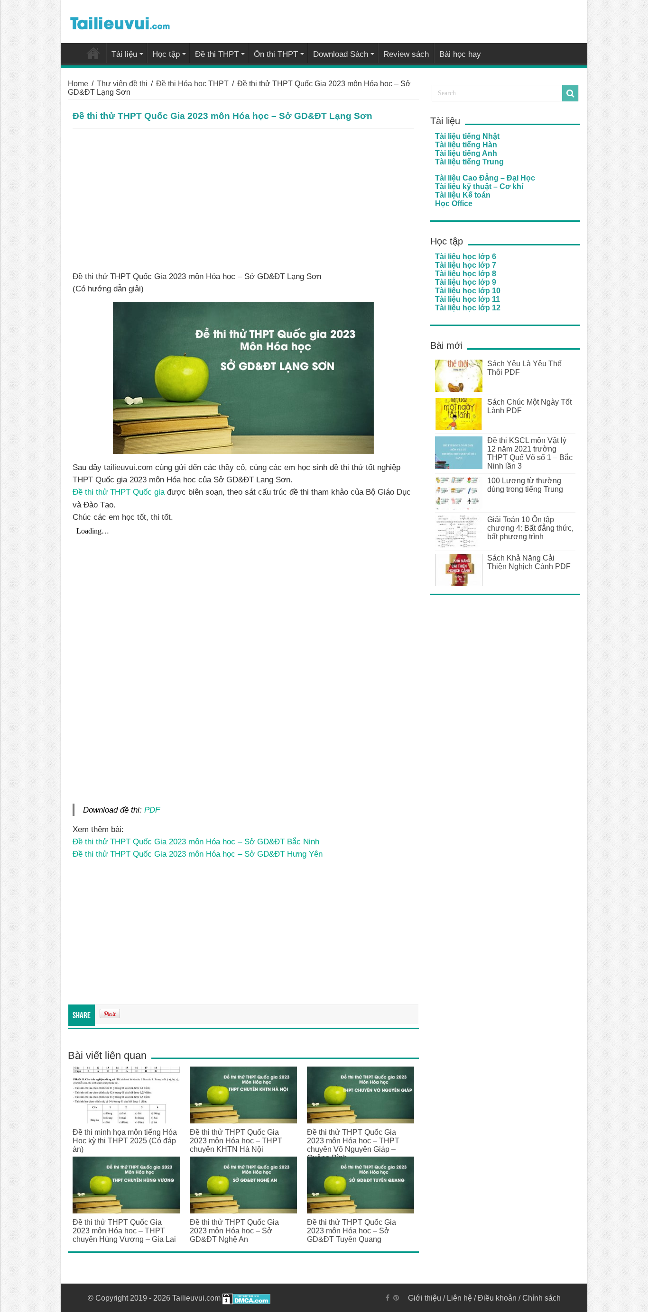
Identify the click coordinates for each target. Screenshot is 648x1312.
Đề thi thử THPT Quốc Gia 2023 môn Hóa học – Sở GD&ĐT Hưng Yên (198, 854)
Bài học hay (460, 54)
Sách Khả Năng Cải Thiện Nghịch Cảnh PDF (529, 562)
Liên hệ (459, 1298)
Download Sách (340, 54)
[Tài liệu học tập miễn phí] (120, 21)
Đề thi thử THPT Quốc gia (119, 492)
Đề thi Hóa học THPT (192, 84)
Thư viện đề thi (122, 84)
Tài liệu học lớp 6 (465, 257)
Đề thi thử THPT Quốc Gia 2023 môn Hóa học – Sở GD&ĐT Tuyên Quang (351, 1230)
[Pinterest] (396, 1297)
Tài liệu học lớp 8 (465, 274)
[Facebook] (387, 1297)
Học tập (166, 54)
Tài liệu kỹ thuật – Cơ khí (479, 186)
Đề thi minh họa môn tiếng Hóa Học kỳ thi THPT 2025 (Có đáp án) (125, 1140)
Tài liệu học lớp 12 (467, 308)
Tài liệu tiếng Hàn (466, 145)
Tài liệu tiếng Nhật (467, 136)
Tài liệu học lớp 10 (467, 291)
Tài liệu (124, 54)
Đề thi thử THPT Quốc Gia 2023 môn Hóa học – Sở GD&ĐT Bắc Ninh (196, 841)
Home (78, 84)
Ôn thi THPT (276, 54)
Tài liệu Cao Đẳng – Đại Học (485, 178)
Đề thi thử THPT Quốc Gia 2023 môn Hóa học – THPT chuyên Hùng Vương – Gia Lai (124, 1230)
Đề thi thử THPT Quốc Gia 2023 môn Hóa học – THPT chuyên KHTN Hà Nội (236, 1140)
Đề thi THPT (217, 54)
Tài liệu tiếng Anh (466, 153)
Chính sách (541, 1298)
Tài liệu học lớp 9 (465, 282)
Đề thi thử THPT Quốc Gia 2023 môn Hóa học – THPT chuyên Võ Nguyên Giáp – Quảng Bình (353, 1145)
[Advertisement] (243, 200)
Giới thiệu (424, 1298)
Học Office (453, 203)
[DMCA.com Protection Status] (246, 1298)
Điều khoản (497, 1298)
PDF (152, 809)
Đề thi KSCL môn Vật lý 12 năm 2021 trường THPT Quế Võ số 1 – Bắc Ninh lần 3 (530, 453)
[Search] (570, 93)
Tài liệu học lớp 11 (467, 299)
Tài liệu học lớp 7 (465, 265)
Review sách (406, 54)
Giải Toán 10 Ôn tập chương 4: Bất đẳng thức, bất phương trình (530, 528)
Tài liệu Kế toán (463, 195)
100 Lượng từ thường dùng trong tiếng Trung (525, 485)
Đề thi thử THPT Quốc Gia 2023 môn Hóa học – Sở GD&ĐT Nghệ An (234, 1230)
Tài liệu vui (93, 53)
